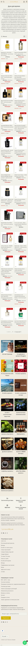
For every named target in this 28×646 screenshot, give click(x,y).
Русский (4, 636)
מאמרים (3, 571)
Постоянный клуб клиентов (7, 543)
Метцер (3, 563)
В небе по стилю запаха (7, 547)
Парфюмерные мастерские (7, 565)
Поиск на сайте (4, 558)
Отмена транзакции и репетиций (9, 588)
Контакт (3, 595)
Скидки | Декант (5, 554)
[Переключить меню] (1, 1)
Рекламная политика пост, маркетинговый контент (13, 584)
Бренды (3, 545)
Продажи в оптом (5, 597)
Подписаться (6, 618)
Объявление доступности (7, 590)
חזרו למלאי (3, 541)
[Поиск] (4, 1)
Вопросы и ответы (5, 593)
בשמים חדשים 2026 (5, 569)
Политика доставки (5, 586)
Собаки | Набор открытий (7, 552)
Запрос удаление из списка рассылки (10, 599)
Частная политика (5, 582)
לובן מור (5, 639)
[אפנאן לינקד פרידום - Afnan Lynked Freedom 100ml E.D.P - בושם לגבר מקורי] (21, 215)
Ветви (2, 567)
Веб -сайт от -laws (5, 579)
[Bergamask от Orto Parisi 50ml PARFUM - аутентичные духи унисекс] (7, 45)
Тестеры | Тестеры (5, 556)
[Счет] (23, 1)
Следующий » (18, 331)
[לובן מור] (14, 2)
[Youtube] (3, 533)
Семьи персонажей (5, 549)
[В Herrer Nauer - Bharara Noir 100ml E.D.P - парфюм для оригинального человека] (7, 192)
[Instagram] (1, 533)
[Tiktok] (5, 533)
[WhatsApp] (7, 533)
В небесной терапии (6, 560)
